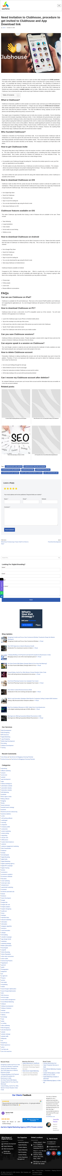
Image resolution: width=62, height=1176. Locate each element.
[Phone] (1, 596)
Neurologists (4, 947)
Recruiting (4, 743)
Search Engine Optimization (8, 988)
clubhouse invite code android (14, 466)
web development (6, 1029)
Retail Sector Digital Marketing (31, 1071)
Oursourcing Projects (6, 960)
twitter (2, 1021)
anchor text (4, 775)
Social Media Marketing (7, 1001)
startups (3, 1010)
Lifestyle (3, 932)
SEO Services (5, 995)
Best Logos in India (6, 796)
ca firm (3, 816)
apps (2, 781)
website (3, 1032)
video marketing (5, 1025)
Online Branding (5, 952)
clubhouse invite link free (43, 469)
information (4, 922)
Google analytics (5, 906)
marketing (3, 941)
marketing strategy (6, 943)
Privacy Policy (39, 1170)
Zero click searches (6, 1051)
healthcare (4, 911)
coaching (3, 822)
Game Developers (6, 898)
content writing (5, 833)
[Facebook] (48, 1153)
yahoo (2, 1047)
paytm (2, 967)
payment (3, 965)
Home (2, 913)
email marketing (5, 880)
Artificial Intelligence (6, 783)
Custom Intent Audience (7, 842)
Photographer (4, 969)
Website (44, 499)
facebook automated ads (7, 891)
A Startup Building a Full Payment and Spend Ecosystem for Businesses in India (10, 1076)
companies (4, 824)
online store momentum (7, 956)
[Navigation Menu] (59, 5)
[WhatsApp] (1, 593)
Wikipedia (4, 1038)
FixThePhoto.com (50, 1116)
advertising (4, 768)
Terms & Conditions (37, 1174)
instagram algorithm (6, 926)
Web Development (6, 730)
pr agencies (4, 975)
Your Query (5, 586)
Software (3, 1004)
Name (6, 499)
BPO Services (5, 734)
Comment (7, 507)
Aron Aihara (4, 757)
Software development (7, 1006)
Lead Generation (5, 930)
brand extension (5, 805)
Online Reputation (6, 954)
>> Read (41, 641)
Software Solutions (6, 1008)
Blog (33, 1170)
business (3, 809)
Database (3, 850)
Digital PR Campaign (7, 865)
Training (3, 747)
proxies (3, 980)
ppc (2, 973)
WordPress (4, 1042)
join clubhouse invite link (51, 472)
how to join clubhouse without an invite (31, 472)
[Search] (59, 557)
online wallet (4, 958)
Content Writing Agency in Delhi (51, 1073)
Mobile (4, 580)
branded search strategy (7, 807)
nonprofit (3, 950)
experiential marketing (7, 887)
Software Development (7, 745)
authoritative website (6, 785)
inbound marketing (6, 919)
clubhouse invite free (27, 469)
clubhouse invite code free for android (34, 466)
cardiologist (4, 820)
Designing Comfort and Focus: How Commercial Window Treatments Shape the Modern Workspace (10, 1066)
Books (3, 803)
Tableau (3, 1014)
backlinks (3, 794)
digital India (4, 859)
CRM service (4, 839)
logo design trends (6, 939)
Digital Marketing (5, 736)
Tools (2, 1019)
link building (4, 934)
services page (5, 997)
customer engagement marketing (10, 846)
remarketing (4, 984)
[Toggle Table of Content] (17, 95)
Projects (3, 978)
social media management (8, 999)
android (3, 777)
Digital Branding (5, 857)
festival (3, 893)
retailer (3, 986)
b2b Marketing (5, 792)
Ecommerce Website (6, 876)
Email (25, 499)
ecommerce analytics (6, 874)
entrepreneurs (5, 885)
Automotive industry (6, 790)
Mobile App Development (8, 741)
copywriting (4, 835)
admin (4, 27)
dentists (3, 852)
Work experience (5, 1045)
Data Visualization (6, 848)
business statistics (6, 814)
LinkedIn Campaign (6, 937)
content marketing (6, 831)
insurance (3, 928)
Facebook (4, 889)
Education (4, 878)
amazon (3, 773)
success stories (5, 1012)
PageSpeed (4, 963)
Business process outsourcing (9, 811)
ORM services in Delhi (49, 1074)
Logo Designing (5, 739)
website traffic (4, 1036)
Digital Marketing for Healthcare (31, 1063)
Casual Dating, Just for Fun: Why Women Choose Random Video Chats (9, 1087)
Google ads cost (5, 904)
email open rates (5, 883)
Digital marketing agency (7, 863)
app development (5, 779)
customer (3, 844)
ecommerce (4, 872)
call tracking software (6, 818)
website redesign (5, 1034)
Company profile (5, 826)
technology (4, 1017)
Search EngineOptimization (8, 991)
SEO (2, 993)
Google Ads (4, 902)
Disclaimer (47, 1170)
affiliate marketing (6, 770)
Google (3, 900)
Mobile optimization (6, 945)
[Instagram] (53, 1153)
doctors (3, 870)
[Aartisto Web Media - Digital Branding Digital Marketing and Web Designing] (5, 5)
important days (5, 917)
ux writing (3, 1023)
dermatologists (5, 855)
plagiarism (4, 971)
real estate (4, 982)
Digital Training (5, 868)
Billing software (5, 798)
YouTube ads (4, 1049)
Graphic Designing (6, 909)
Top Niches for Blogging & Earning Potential (21, 757)
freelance (3, 896)
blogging (3, 801)
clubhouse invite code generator (11, 469)
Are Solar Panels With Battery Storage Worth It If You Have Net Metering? (9, 1082)
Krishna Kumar (5, 759)
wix (2, 1040)
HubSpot (3, 915)
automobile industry (6, 788)
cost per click (4, 837)
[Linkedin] (59, 1153)
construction (4, 829)
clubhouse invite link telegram (10, 472)
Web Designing (5, 732)
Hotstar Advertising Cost (49, 1063)
